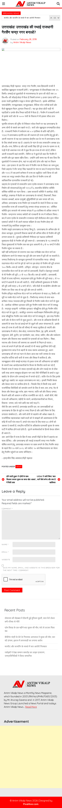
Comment (7, 509)
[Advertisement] (31, 757)
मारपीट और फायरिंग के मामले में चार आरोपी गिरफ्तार (22, 18)
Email (5, 552)
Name (5, 544)
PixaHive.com (30, 804)
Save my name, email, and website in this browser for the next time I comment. (31, 569)
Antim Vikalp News (22, 42)
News (18, 466)
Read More (31, 706)
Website (6, 559)
